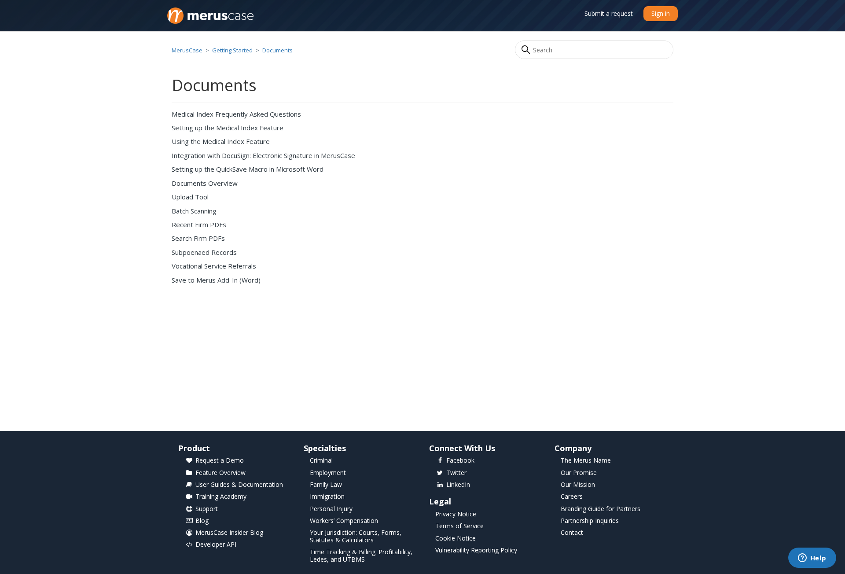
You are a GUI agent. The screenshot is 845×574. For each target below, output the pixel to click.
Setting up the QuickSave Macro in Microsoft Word (247, 169)
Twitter (456, 473)
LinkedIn (458, 485)
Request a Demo (219, 460)
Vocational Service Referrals (214, 265)
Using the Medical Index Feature (221, 141)
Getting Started (232, 50)
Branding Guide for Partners (600, 509)
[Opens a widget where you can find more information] (812, 559)
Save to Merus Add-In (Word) (216, 280)
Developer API (215, 544)
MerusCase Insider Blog (229, 533)
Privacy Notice (455, 514)
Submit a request (608, 13)
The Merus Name (586, 460)
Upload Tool (190, 196)
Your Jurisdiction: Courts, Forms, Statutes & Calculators (355, 536)
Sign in (660, 13)
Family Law (326, 485)
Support (206, 509)
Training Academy (220, 496)
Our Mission (578, 485)
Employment (328, 473)
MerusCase (187, 50)
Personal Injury (331, 509)
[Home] (210, 15)
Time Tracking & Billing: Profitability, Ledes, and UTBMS (361, 555)
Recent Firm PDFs (199, 224)
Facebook (460, 460)
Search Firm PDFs (198, 238)
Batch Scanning (194, 210)
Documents (277, 50)
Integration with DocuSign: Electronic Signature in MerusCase (263, 155)
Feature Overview (220, 473)
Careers (572, 496)
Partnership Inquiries (590, 521)
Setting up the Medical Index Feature (227, 127)
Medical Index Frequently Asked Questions (236, 114)
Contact (572, 533)
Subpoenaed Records (204, 252)
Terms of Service (459, 526)
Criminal (321, 460)
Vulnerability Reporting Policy (476, 550)
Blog (202, 521)
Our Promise (579, 473)
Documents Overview (205, 183)
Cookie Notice (455, 538)
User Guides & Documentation (239, 485)
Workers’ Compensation (344, 521)
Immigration (327, 496)
